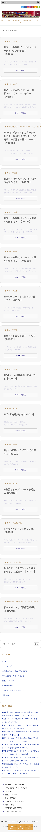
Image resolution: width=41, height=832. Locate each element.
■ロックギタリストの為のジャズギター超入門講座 (24, 127)
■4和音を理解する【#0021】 (19, 414)
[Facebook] (25, 7)
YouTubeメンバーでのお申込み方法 (14, 671)
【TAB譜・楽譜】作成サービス (13, 690)
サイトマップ (6, 666)
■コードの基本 (12, 41)
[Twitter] (22, 7)
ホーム (7, 30)
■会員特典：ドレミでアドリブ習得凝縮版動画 (22, 601)
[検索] (38, 2)
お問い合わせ (6, 695)
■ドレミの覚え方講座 (14, 523)
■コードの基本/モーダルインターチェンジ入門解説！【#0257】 (20, 50)
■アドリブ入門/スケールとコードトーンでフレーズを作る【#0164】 (20, 93)
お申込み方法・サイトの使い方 (13, 676)
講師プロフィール (8, 681)
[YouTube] (32, 7)
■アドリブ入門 (12, 84)
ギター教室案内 (7, 685)
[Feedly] (38, 7)
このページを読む (20, 70)
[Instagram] (29, 7)
